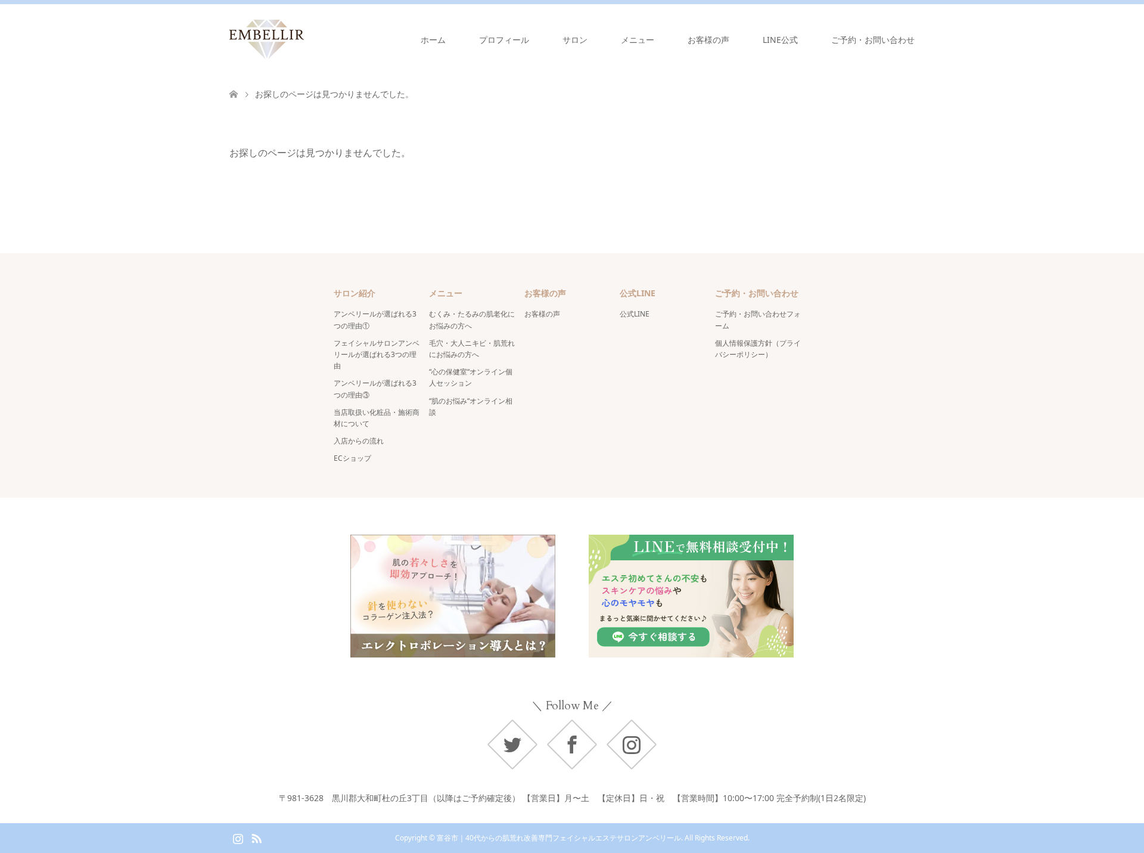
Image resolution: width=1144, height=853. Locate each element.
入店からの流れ (359, 441)
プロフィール (504, 39)
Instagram (631, 744)
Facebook (572, 744)
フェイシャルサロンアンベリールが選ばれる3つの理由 (376, 354)
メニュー (637, 39)
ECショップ (352, 458)
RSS (256, 837)
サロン (574, 39)
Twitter (512, 744)
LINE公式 (780, 39)
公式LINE (634, 314)
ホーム (433, 39)
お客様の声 (708, 39)
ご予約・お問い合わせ (873, 39)
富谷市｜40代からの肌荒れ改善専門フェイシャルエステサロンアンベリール (559, 838)
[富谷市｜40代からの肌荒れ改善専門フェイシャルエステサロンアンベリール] (303, 39)
